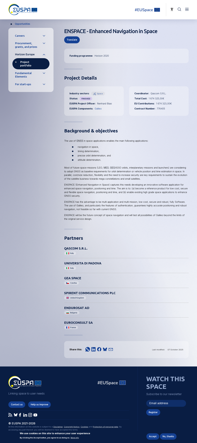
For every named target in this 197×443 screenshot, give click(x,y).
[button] (88, 349)
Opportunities (22, 24)
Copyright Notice (71, 427)
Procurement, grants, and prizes (26, 45)
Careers (20, 35)
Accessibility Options (172, 9)
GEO (112, 167)
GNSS (79, 140)
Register (153, 412)
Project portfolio (25, 63)
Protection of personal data (105, 427)
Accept (153, 436)
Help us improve (39, 404)
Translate (72, 39)
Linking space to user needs (149, 9)
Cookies (84, 427)
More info (75, 438)
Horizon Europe (25, 54)
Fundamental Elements (23, 74)
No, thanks (168, 436)
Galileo (98, 108)
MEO (106, 167)
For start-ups (23, 84)
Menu (187, 9)
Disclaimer (58, 427)
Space (100, 93)
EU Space (111, 383)
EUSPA (24, 383)
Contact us (17, 404)
